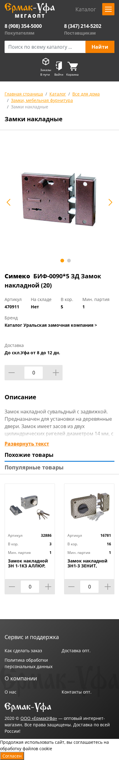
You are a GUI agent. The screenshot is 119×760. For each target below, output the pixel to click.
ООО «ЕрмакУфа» (38, 718)
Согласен (12, 756)
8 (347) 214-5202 (82, 26)
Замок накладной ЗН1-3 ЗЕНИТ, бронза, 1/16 (87, 566)
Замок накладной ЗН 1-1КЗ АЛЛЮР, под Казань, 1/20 (28, 566)
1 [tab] (62, 260)
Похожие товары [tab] (29, 454)
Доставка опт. (76, 650)
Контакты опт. (77, 692)
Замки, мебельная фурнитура (42, 100)
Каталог (57, 94)
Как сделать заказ (23, 650)
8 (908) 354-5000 (23, 26)
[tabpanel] (59, 199)
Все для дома (86, 94)
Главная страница (24, 94)
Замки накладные (29, 107)
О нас (10, 692)
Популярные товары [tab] (34, 467)
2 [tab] (69, 260)
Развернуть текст (27, 443)
